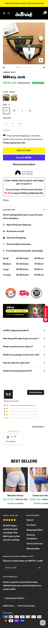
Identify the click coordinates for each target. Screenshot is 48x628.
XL (30, 110)
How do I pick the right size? (16, 363)
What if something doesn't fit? (17, 371)
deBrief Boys (9, 72)
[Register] (39, 568)
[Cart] (44, 13)
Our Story (31, 525)
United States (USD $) (14, 598)
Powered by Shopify (26, 606)
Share (6, 200)
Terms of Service (34, 543)
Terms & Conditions (31, 537)
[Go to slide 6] (28, 67)
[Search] (9, 13)
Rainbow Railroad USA (32, 193)
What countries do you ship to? (18, 346)
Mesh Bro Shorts (15, 495)
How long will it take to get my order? (21, 338)
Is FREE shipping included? (16, 330)
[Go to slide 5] (26, 67)
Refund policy (33, 548)
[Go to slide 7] (30, 67)
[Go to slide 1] (17, 67)
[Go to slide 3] (21, 67)
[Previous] (4, 67)
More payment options (24, 164)
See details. (37, 251)
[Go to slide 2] (19, 67)
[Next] (44, 67)
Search (29, 520)
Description (9, 210)
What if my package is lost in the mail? (21, 354)
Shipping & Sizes (34, 530)
